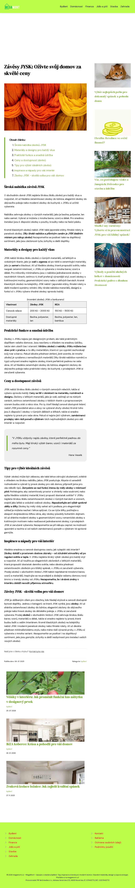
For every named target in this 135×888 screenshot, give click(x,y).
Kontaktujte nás (36, 651)
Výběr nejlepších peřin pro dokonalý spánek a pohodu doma (111, 96)
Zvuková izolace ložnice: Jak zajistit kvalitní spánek (43, 786)
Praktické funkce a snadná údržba (33, 155)
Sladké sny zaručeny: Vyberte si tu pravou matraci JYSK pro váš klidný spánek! (112, 230)
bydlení (84, 661)
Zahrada (124, 6)
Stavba (114, 6)
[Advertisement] (67, 32)
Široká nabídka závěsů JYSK (30, 145)
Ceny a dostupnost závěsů (30, 160)
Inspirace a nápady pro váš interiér (34, 170)
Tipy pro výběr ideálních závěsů (32, 165)
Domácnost (76, 6)
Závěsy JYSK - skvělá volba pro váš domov (39, 175)
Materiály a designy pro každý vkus (34, 150)
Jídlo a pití (102, 6)
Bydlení (64, 6)
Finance (89, 6)
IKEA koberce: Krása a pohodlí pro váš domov (39, 744)
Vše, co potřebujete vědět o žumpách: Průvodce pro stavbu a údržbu (111, 184)
